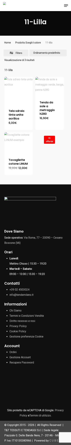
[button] (66, 5)
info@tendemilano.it (21, 294)
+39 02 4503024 (19, 289)
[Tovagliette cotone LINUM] (18, 143)
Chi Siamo (15, 310)
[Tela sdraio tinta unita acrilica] (18, 91)
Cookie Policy (17, 331)
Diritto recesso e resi (22, 321)
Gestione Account (20, 357)
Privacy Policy (18, 326)
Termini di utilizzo (40, 415)
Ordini (13, 352)
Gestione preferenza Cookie (26, 336)
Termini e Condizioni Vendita (26, 315)
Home (7, 42)
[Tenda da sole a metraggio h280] (49, 86)
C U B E (53, 440)
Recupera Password (21, 362)
